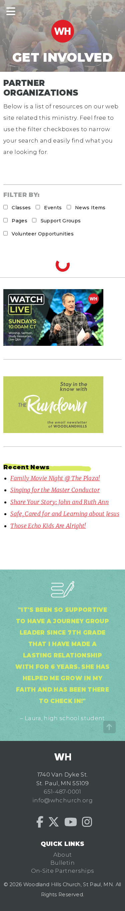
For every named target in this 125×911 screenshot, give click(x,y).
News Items (90, 208)
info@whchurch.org (62, 800)
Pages (18, 221)
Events (52, 208)
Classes (20, 208)
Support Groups (60, 221)
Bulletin (62, 862)
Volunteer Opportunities (42, 234)
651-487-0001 (62, 791)
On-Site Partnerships (62, 870)
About (62, 854)
